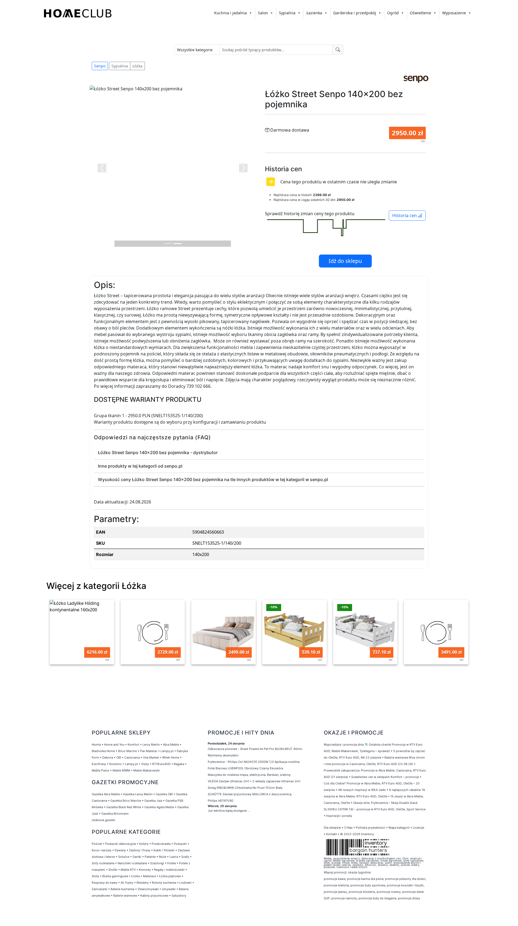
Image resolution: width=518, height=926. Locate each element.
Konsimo (115, 764)
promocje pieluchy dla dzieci (405, 879)
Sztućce (123, 857)
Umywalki (169, 889)
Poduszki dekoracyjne (120, 844)
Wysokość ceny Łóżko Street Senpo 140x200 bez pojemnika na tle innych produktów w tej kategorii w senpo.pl (213, 479)
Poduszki (180, 844)
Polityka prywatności (370, 827)
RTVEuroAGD (161, 764)
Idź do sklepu (345, 261)
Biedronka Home (103, 751)
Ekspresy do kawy (104, 882)
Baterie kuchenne (122, 889)
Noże (162, 857)
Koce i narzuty (101, 850)
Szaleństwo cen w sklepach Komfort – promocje (385, 777)
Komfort (133, 744)
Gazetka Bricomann (114, 813)
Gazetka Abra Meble (106, 794)
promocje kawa (334, 879)
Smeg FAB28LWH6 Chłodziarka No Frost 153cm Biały (245, 788)
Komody (145, 870)
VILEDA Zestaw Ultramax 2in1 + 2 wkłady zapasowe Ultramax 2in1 (254, 781)
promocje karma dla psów (365, 879)
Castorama (132, 757)
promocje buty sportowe (367, 885)
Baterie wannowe (125, 895)
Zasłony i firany (139, 850)
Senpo (99, 65)
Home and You (114, 744)
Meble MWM (121, 770)
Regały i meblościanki (169, 870)
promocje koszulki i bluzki (405, 885)
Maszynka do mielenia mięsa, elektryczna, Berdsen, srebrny (249, 775)
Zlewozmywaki (148, 889)
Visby (145, 764)
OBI (118, 757)
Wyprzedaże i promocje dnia (344, 744)
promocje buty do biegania (377, 898)
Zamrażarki (99, 889)
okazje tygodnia (359, 872)
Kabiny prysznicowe (154, 895)
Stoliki (112, 870)
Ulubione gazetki (103, 820)
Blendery (143, 882)
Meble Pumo (100, 770)
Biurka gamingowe (115, 876)
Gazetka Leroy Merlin (137, 794)
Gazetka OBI (164, 794)
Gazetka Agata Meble (159, 807)
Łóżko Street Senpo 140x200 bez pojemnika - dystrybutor (158, 452)
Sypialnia (287, 12)
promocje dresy (409, 898)
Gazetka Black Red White (123, 807)
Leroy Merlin (151, 744)
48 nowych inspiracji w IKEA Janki (362, 790)
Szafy (185, 857)
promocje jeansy (335, 892)
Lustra (173, 857)
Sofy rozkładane (103, 863)
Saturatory (179, 895)
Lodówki (185, 882)
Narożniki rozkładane (132, 863)
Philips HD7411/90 (220, 800)
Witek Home (170, 757)
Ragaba (179, 764)
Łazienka (314, 12)
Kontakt (331, 834)
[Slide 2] (177, 244)
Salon (263, 12)
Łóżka (137, 65)
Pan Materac (148, 751)
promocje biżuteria (362, 892)
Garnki (136, 857)
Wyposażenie (454, 12)
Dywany (120, 850)
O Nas (348, 827)
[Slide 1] (168, 244)
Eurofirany (99, 764)
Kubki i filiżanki (164, 850)
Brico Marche (127, 751)
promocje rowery (389, 892)
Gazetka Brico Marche (125, 800)
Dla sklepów (332, 827)
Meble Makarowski (146, 770)
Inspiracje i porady (339, 816)
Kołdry (143, 844)
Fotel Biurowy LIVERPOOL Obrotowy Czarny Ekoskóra (245, 768)
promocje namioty (344, 898)
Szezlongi (157, 863)
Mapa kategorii (399, 827)
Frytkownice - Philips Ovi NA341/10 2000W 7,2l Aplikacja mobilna (253, 762)
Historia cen (405, 215)
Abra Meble (171, 744)
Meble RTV (128, 870)
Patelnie (150, 857)
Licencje (418, 827)
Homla (96, 744)
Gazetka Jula (153, 800)
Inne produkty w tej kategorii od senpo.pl (140, 466)
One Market (151, 757)
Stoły (95, 876)
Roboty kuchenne (164, 882)
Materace (149, 876)
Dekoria (107, 757)
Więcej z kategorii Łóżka (96, 586)
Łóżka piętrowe (170, 876)
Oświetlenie (420, 12)
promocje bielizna (336, 885)
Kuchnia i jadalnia (230, 12)
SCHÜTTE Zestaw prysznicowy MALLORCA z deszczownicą (249, 794)
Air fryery (127, 882)
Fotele (171, 863)
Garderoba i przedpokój (354, 12)
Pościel (97, 844)
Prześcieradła (161, 844)
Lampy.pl (167, 751)
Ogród (393, 12)
